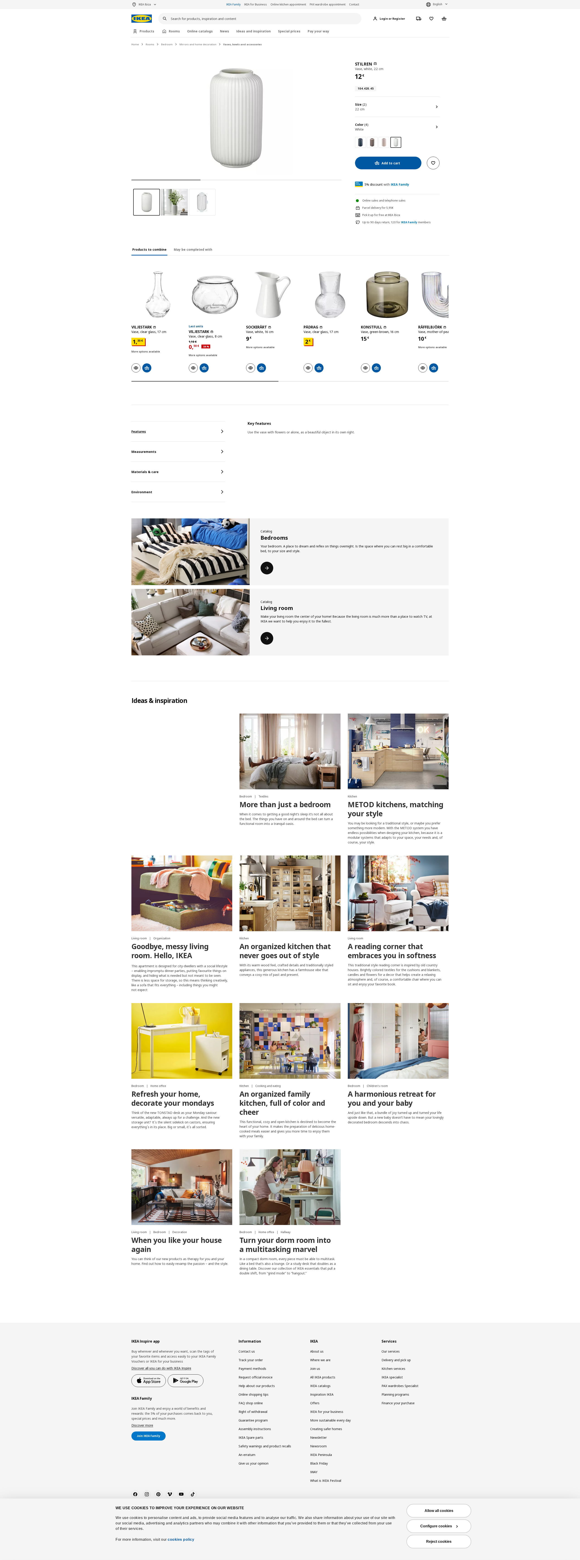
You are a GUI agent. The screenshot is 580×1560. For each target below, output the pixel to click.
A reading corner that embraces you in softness (392, 950)
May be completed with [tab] (193, 249)
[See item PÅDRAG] (330, 294)
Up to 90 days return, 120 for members (396, 222)
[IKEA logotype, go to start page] (141, 19)
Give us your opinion (253, 1463)
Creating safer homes (326, 1429)
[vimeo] (170, 1494)
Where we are (320, 1360)
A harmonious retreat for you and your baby (392, 1098)
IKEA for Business (255, 4)
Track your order (251, 1360)
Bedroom (167, 44)
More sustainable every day (330, 1420)
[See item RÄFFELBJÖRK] (444, 294)
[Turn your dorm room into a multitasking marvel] (289, 1187)
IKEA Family (233, 4)
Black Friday (319, 1463)
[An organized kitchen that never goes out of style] (289, 893)
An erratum (247, 1455)
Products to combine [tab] (149, 249)
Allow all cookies (439, 1511)
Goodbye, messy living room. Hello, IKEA (170, 950)
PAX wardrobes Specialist (400, 1386)
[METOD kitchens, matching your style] (398, 751)
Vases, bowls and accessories (242, 44)
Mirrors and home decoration (197, 44)
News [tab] (224, 31)
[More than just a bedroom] (289, 751)
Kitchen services (393, 1368)
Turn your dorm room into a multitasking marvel (285, 1244)
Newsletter (318, 1437)
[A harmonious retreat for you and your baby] (398, 1041)
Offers (314, 1403)
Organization (161, 938)
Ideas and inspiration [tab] (253, 31)
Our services (391, 1351)
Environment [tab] (141, 492)
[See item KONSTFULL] (387, 294)
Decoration (179, 1232)
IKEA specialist (392, 1377)
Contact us (247, 1351)
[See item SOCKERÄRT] (272, 294)
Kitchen (352, 796)
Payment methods (252, 1368)
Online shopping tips (253, 1394)
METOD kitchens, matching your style (395, 808)
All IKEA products (322, 1377)
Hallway (285, 1232)
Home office (158, 1086)
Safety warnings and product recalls (265, 1446)
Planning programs (395, 1394)
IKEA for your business (326, 1411)
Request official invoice (256, 1377)
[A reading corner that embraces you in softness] (398, 893)
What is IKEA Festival (325, 1480)
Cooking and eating (268, 1086)
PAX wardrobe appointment (328, 4)
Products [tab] (147, 31)
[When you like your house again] (181, 1187)
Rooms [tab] (174, 31)
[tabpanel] (348, 433)
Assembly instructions (255, 1429)
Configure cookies (436, 1526)
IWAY (313, 1472)
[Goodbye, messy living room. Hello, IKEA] (181, 893)
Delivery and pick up (396, 1360)
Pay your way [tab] (318, 31)
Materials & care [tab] (145, 472)
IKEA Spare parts (251, 1437)
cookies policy (181, 1539)
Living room (139, 938)
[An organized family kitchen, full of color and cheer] (289, 1041)
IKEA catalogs (320, 1386)
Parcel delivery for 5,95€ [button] (378, 208)
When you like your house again (176, 1244)
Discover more (142, 1425)
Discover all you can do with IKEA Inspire (161, 1368)
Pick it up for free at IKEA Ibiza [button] (381, 215)
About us (317, 1351)
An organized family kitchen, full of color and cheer (282, 1103)
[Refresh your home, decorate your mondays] (181, 1041)
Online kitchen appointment (288, 4)
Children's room (377, 1086)
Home (135, 44)
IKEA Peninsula (321, 1455)
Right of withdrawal (253, 1411)
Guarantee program (253, 1420)
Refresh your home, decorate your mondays (172, 1098)
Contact (354, 4)
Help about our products (257, 1386)
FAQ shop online (251, 1403)
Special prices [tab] (289, 31)
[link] (360, 142)
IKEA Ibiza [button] (145, 4)
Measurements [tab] (143, 452)
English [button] (437, 4)
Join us (315, 1368)
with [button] (387, 184)
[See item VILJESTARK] (157, 294)
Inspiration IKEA (322, 1394)
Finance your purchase (398, 1403)
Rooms (150, 44)
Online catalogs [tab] (200, 31)
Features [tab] (138, 431)
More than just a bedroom (285, 804)
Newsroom (318, 1446)
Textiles (263, 796)
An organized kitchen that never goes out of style (285, 950)
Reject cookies (439, 1541)
